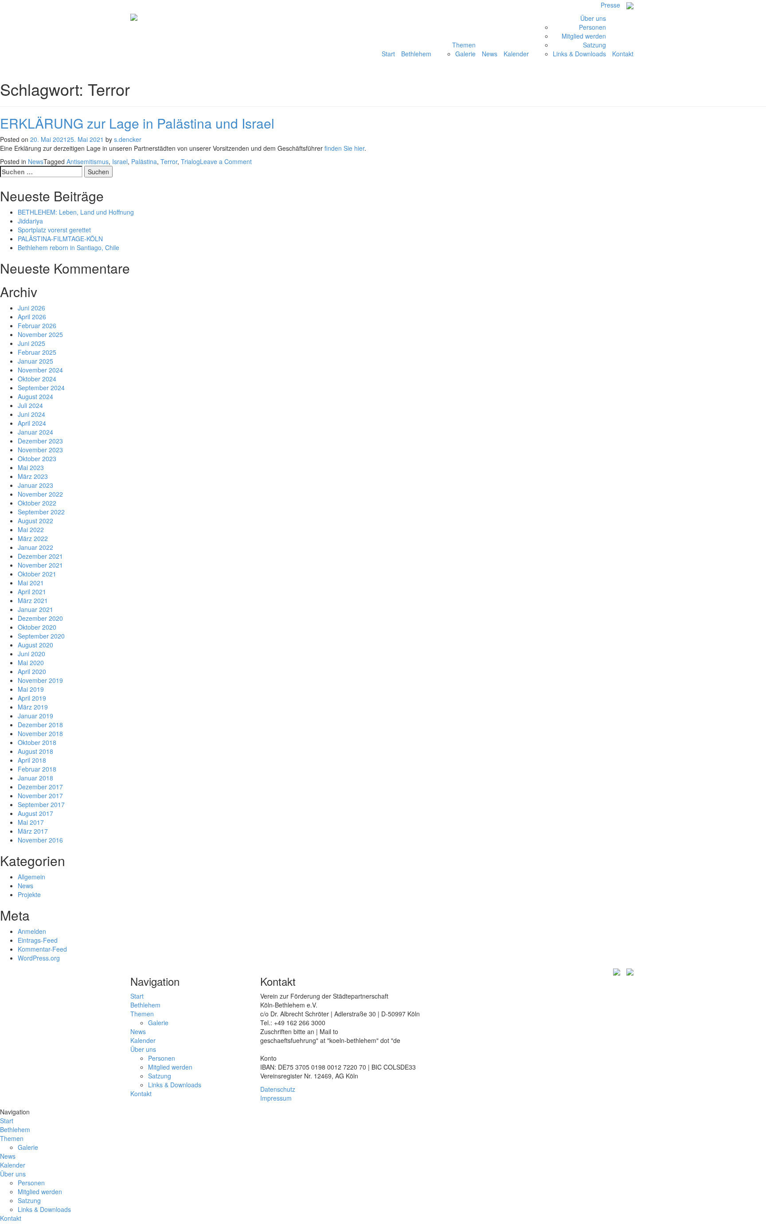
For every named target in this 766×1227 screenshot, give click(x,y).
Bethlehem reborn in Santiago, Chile (68, 247)
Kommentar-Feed (42, 949)
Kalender (516, 53)
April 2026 (32, 316)
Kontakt (622, 53)
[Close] (763, 1111)
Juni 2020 (31, 653)
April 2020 (32, 671)
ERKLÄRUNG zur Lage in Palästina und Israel (137, 123)
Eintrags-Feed (38, 940)
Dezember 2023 (40, 440)
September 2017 (41, 804)
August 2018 (35, 751)
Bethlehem (416, 53)
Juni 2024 (31, 414)
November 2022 (40, 494)
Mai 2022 (31, 529)
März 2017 (33, 831)
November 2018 (40, 733)
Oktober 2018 (37, 742)
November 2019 (40, 680)
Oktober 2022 (37, 502)
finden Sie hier (344, 148)
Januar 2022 (35, 547)
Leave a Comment (226, 161)
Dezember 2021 (40, 556)
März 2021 (33, 600)
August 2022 (35, 520)
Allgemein (31, 876)
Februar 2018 (37, 768)
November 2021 (40, 565)
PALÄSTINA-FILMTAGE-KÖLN (60, 238)
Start (388, 53)
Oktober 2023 (37, 458)
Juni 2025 (31, 343)
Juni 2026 (31, 307)
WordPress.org (39, 957)
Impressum (276, 1098)
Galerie (465, 53)
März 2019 (33, 706)
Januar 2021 (35, 609)
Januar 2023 (35, 485)
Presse (610, 4)
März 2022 (33, 538)
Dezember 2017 (40, 786)
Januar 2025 (35, 361)
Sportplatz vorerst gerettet (54, 229)
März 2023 (33, 476)
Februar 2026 (37, 325)
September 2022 (41, 511)
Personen (592, 27)
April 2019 (32, 698)
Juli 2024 (30, 405)
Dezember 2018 (40, 724)
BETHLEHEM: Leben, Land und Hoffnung (76, 212)
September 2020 (41, 635)
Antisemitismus (87, 161)
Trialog (190, 161)
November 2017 (40, 795)
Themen (464, 44)
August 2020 (35, 644)
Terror (168, 161)
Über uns (593, 18)
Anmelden (32, 931)
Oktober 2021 (37, 573)
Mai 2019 (31, 689)
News (489, 53)
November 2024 (40, 369)
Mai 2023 (31, 467)
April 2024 (32, 423)
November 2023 (40, 449)
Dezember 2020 (40, 618)
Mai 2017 (31, 822)
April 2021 (32, 591)
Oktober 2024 (37, 378)
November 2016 (40, 839)
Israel (120, 161)
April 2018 (32, 760)
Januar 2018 (35, 777)
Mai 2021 (31, 582)
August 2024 (35, 396)
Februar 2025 (37, 352)
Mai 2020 (31, 662)
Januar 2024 (35, 431)
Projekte (29, 894)
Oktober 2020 (37, 627)
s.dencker (127, 139)
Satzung (594, 44)
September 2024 (41, 387)
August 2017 (35, 813)
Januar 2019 (35, 715)
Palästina (144, 161)
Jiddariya (30, 220)
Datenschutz (277, 1089)
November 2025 (40, 334)
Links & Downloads (579, 53)
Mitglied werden (584, 35)
